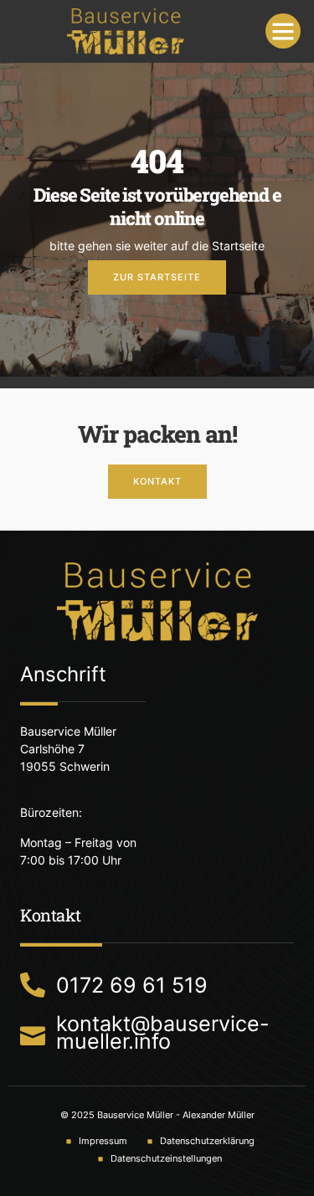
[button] (283, 31)
